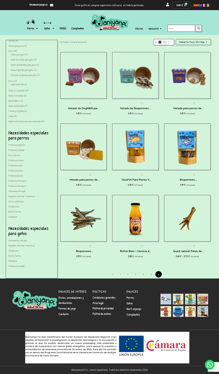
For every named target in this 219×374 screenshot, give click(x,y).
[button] (210, 365)
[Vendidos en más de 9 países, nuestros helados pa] (202, 299)
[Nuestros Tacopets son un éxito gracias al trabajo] (178, 299)
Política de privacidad (103, 308)
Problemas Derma (15, 175)
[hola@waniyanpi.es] (51, 5)
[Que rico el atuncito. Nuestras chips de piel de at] (202, 311)
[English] (200, 5)
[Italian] (208, 5)
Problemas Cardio (15, 165)
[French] (204, 5)
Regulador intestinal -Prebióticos (21, 196)
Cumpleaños (133, 314)
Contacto (63, 314)
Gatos (129, 303)
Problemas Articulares (17, 180)
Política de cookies (102, 314)
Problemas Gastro (15, 170)
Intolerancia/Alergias (16, 191)
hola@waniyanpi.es (38, 4)
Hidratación (12, 216)
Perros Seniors (14, 155)
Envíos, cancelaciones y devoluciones (71, 300)
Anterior (112, 274)
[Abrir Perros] (36, 28)
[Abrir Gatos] (53, 28)
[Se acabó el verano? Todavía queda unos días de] (178, 311)
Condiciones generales (104, 297)
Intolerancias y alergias (17, 240)
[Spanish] (196, 5)
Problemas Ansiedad (16, 150)
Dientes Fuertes (14, 211)
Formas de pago (67, 308)
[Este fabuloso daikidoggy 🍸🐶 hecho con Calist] (165, 311)
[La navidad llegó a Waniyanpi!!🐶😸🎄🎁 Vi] (165, 299)
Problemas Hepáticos (16, 144)
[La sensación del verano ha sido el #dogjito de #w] (190, 299)
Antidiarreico (13, 250)
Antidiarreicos (13, 206)
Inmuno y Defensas (15, 201)
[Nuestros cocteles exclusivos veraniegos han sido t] (190, 311)
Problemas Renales (16, 160)
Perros (130, 297)
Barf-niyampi (133, 309)
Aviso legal (98, 303)
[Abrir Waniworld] (160, 29)
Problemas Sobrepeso (17, 185)
